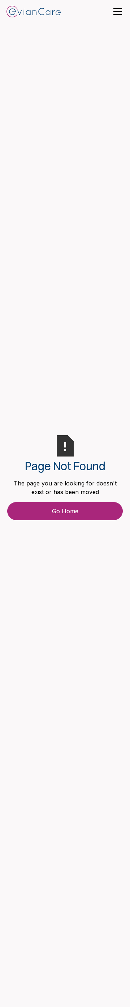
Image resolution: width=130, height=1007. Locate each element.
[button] (116, 11)
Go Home (65, 511)
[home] (33, 11)
